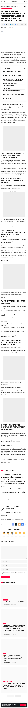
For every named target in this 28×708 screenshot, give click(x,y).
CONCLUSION (7, 98)
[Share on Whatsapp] (9, 24)
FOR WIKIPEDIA (10, 85)
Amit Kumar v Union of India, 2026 (12, 488)
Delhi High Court (11, 500)
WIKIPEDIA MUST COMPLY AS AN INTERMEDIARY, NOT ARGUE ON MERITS (13, 72)
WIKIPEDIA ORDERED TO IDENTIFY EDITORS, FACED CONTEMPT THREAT (12, 91)
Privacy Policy (9, 519)
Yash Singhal (4, 27)
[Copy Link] (13, 24)
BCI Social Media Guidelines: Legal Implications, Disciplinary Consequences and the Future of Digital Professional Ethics (13, 476)
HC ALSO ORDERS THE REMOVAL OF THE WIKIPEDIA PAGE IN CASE (13, 95)
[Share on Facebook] (5, 24)
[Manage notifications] (25, 705)
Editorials (4, 8)
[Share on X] (7, 24)
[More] (17, 24)
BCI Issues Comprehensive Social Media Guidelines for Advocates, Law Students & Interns (12, 485)
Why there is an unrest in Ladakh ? (13, 602)
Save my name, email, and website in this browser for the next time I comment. (14, 573)
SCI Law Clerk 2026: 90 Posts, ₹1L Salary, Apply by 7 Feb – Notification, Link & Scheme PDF (13, 492)
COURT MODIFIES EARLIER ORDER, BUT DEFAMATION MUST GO (13, 76)
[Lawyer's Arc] (14, 1)
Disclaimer (8, 705)
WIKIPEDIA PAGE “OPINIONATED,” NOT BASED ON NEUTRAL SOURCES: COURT (13, 80)
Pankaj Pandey (7, 604)
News (9, 8)
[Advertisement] (14, 138)
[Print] (15, 24)
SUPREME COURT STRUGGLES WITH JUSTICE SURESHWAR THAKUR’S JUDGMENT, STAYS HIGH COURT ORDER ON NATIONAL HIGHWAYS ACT (14, 628)
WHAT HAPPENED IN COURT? (11, 83)
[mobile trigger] (2, 1)
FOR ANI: (8, 88)
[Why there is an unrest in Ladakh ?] (14, 592)
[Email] (19, 524)
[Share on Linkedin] (11, 24)
